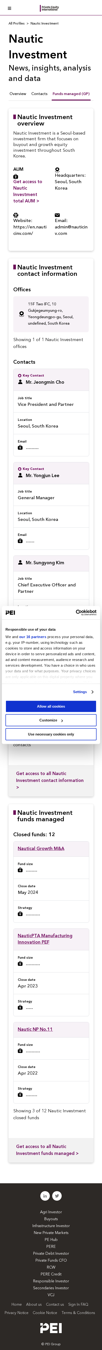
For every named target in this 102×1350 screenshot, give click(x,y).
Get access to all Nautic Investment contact (50, 781)
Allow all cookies (51, 706)
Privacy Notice (16, 1313)
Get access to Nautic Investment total (27, 192)
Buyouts (51, 1219)
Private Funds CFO (51, 1261)
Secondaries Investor (51, 1288)
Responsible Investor (51, 1281)
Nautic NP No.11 (35, 1030)
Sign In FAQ (78, 1305)
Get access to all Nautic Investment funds (47, 1150)
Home (16, 1305)
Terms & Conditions (78, 1313)
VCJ (51, 1295)
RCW (51, 1267)
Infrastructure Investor (51, 1226)
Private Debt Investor (51, 1254)
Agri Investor (51, 1212)
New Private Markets (51, 1233)
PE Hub (51, 1240)
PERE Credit (51, 1274)
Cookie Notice (45, 1313)
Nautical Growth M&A (41, 849)
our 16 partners (32, 637)
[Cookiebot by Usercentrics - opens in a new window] (76, 613)
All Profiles (17, 23)
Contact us (55, 1305)
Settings (80, 692)
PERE (51, 1247)
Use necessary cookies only (51, 734)
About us (34, 1305)
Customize (48, 720)
